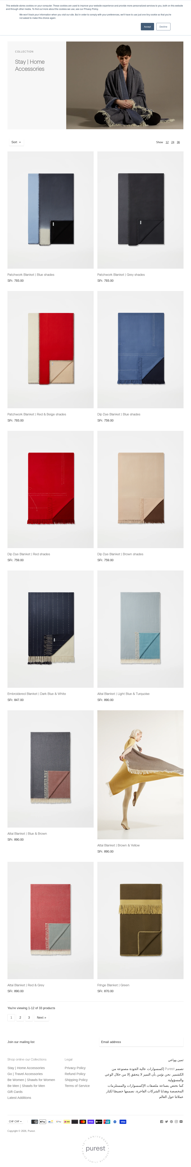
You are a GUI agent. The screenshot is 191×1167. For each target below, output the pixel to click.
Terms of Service (77, 1086)
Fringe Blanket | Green (113, 985)
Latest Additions (19, 1098)
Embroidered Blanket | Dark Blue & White (36, 694)
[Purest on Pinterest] (171, 1121)
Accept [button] (147, 26)
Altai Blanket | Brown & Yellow (118, 845)
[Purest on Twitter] (166, 1121)
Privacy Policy (75, 1068)
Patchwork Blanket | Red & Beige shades (36, 414)
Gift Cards (15, 1092)
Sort (14, 142)
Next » (41, 1017)
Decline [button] (163, 26)
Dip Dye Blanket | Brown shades (120, 554)
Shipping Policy (76, 1080)
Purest (31, 1131)
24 (172, 142)
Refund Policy (75, 1074)
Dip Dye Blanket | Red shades (28, 554)
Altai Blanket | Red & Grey (25, 985)
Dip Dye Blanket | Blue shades (118, 414)
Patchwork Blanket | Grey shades (121, 274)
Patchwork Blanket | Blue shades (30, 274)
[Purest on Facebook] (161, 1121)
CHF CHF (14, 1121)
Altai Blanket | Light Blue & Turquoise (123, 694)
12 (167, 142)
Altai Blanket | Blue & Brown (27, 833)
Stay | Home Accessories (26, 1068)
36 (178, 142)
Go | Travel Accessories (25, 1074)
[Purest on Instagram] (176, 1121)
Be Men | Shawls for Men (26, 1086)
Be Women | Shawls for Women (31, 1080)
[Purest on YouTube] (181, 1121)
